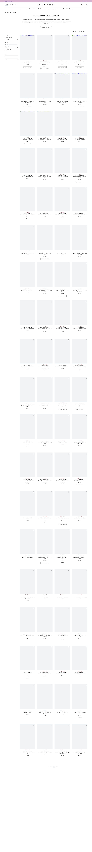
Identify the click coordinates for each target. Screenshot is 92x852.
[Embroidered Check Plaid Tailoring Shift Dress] (79, 426)
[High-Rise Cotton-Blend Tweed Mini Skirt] (27, 389)
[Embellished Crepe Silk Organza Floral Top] (79, 160)
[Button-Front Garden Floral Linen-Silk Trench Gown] (45, 351)
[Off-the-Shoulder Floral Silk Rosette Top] (27, 619)
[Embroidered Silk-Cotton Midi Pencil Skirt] (62, 199)
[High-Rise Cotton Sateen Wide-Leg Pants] (45, 426)
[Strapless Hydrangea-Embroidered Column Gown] (79, 274)
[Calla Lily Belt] (45, 581)
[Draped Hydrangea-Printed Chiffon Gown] (45, 274)
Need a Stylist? (84, 1)
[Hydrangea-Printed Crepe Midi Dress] (27, 351)
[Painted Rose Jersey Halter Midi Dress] (45, 389)
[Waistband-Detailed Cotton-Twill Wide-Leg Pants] (27, 465)
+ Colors (27, 218)
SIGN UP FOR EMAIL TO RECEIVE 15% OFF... (46, 1)
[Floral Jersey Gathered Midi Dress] (27, 237)
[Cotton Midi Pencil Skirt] (27, 503)
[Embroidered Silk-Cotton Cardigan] (45, 199)
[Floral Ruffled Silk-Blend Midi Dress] (79, 199)
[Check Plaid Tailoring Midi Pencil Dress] (62, 274)
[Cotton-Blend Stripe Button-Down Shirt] (62, 503)
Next (57, 766)
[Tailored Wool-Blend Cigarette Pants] (45, 123)
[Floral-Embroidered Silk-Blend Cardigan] (45, 696)
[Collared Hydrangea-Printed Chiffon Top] (79, 696)
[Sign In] (81, 5)
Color (6, 56)
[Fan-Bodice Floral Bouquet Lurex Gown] (62, 312)
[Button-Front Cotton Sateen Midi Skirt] (79, 619)
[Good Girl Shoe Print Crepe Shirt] (62, 696)
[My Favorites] (84, 5)
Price (6, 59)
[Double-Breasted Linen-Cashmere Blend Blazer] (45, 465)
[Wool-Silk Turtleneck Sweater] (27, 160)
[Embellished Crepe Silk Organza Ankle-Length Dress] (27, 85)
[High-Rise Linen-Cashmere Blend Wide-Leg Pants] (62, 465)
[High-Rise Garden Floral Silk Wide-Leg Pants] (45, 619)
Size (5, 54)
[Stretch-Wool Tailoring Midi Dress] (79, 312)
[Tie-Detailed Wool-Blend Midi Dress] (62, 47)
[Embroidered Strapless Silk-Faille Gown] (79, 541)
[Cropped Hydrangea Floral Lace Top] (62, 658)
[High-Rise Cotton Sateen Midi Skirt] (45, 736)
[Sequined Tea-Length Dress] (79, 47)
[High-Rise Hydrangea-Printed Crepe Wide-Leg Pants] (62, 736)
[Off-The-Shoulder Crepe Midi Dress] (27, 199)
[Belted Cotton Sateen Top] (27, 426)
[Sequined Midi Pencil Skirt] (79, 123)
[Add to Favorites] (34, 36)
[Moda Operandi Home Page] (46, 4)
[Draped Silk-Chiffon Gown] (62, 237)
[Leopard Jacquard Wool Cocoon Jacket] (45, 85)
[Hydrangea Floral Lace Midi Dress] (27, 274)
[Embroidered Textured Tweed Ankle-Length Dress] (79, 85)
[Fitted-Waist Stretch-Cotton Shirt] (79, 581)
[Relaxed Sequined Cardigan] (62, 123)
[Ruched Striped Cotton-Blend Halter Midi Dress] (79, 237)
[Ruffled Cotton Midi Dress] (62, 426)
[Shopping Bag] (86, 5)
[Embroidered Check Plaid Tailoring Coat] (45, 541)
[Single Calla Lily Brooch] (27, 696)
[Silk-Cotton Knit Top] (62, 389)
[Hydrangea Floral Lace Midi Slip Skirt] (79, 351)
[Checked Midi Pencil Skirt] (79, 389)
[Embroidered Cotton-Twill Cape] (79, 503)
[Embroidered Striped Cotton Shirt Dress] (45, 503)
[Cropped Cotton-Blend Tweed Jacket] (27, 312)
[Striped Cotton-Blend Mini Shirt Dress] (62, 541)
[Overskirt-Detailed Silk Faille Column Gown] (62, 160)
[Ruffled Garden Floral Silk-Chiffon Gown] (45, 312)
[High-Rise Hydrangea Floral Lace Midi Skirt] (79, 658)
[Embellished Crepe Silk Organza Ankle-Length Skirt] (62, 85)
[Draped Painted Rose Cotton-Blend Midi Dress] (27, 581)
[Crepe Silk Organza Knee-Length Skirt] (45, 160)
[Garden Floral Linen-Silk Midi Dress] (62, 351)
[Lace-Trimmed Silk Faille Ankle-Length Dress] (45, 47)
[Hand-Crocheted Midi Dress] (27, 47)
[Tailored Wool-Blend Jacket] (27, 123)
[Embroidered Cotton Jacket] (79, 465)
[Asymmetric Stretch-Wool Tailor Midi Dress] (79, 736)
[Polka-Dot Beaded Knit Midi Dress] (62, 581)
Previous (50, 766)
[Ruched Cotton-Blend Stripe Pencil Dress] (45, 658)
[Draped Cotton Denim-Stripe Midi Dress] (45, 237)
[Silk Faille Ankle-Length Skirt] (27, 541)
